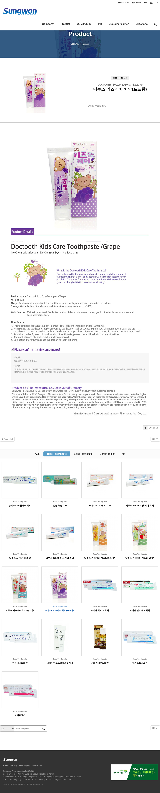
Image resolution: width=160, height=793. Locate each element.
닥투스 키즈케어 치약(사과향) (139, 558)
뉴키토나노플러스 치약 (20, 505)
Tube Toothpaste (57, 454)
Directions (141, 24)
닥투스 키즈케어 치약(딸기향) (20, 610)
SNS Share (153, 428)
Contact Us (37, 765)
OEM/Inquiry (84, 24)
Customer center (119, 24)
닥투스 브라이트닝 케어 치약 (140, 505)
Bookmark (124, 3)
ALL (37, 454)
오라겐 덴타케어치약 (140, 610)
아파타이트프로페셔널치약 (60, 663)
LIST (156, 439)
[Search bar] (155, 24)
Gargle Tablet (107, 454)
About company (10, 765)
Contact (137, 3)
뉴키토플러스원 (140, 663)
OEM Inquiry (24, 765)
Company (48, 24)
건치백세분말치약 (100, 663)
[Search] (43, 729)
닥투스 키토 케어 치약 (100, 505)
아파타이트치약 (20, 663)
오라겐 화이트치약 (100, 610)
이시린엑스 (20, 715)
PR (100, 24)
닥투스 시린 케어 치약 (20, 558)
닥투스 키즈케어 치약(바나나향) (99, 558)
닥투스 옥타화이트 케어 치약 (60, 558)
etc (123, 454)
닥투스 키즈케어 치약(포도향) (59, 610)
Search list (8, 439)
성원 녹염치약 (60, 505)
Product (65, 24)
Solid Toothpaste (83, 454)
